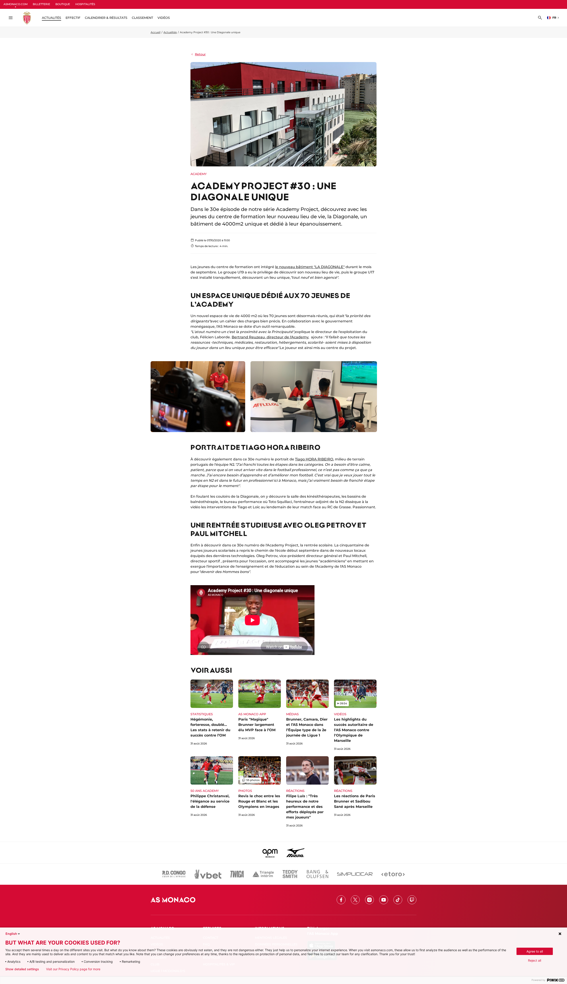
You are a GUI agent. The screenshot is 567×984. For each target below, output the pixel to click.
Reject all (534, 960)
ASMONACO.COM (15, 4)
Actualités (170, 32)
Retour (200, 54)
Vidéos (163, 18)
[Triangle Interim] (263, 874)
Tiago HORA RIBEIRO (314, 459)
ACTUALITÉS (51, 18)
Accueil (155, 32)
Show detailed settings (22, 969)
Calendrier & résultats (106, 18)
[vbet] (207, 874)
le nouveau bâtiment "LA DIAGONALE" (310, 267)
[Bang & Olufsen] (317, 874)
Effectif (73, 18)
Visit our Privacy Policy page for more (73, 969)
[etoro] (393, 874)
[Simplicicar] (355, 874)
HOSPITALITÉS (85, 4)
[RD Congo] (174, 874)
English (11, 933)
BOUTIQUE (62, 4)
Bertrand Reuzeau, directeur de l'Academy (270, 337)
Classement (142, 18)
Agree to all (534, 951)
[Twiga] (237, 874)
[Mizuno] (295, 852)
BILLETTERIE (41, 4)
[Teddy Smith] (290, 874)
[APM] (270, 852)
